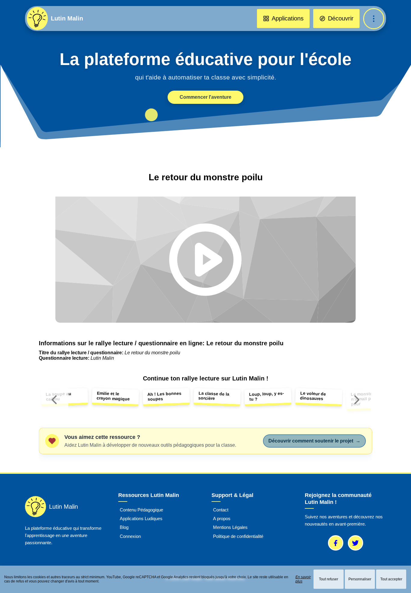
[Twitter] (355, 543)
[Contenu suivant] (357, 399)
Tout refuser (328, 579)
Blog (124, 527)
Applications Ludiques (141, 518)
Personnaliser (359, 579)
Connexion (130, 536)
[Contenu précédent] (54, 399)
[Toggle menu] (373, 18)
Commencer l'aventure (205, 97)
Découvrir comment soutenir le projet (314, 440)
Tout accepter (391, 579)
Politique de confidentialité (238, 536)
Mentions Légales (230, 527)
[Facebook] (335, 543)
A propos (221, 518)
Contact (220, 509)
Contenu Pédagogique (141, 509)
